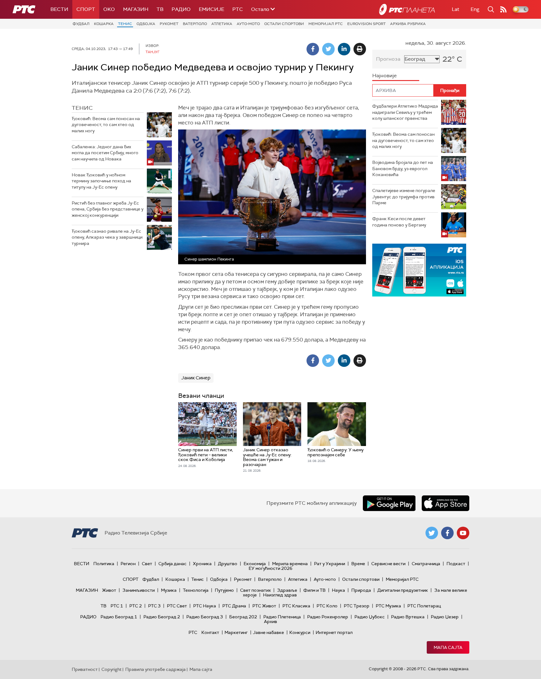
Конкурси (299, 632)
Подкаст (455, 563)
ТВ (160, 9)
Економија (255, 563)
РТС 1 (117, 606)
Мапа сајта (448, 647)
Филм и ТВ (314, 590)
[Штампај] (359, 49)
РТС (237, 9)
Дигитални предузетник (402, 590)
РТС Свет (177, 606)
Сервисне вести (388, 563)
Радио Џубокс (369, 617)
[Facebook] (313, 49)
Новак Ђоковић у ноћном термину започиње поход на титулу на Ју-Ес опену (101, 181)
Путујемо (224, 590)
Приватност (85, 669)
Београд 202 (243, 617)
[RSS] (503, 9)
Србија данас (172, 563)
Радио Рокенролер (327, 617)
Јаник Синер (195, 378)
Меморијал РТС (325, 23)
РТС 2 (135, 606)
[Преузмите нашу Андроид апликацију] (389, 503)
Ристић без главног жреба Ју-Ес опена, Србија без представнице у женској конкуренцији (107, 209)
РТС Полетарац (424, 606)
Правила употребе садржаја (155, 669)
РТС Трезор (356, 606)
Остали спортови (284, 23)
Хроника (202, 563)
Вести (59, 9)
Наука (338, 590)
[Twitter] (328, 49)
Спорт (85, 9)
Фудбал (81, 23)
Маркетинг (236, 632)
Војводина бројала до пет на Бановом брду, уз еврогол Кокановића (402, 168)
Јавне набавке (268, 632)
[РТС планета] (407, 9)
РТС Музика (388, 606)
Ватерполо (195, 23)
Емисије (211, 9)
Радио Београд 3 (204, 617)
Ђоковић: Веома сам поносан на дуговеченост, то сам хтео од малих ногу (106, 125)
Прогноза (388, 59)
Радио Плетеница (282, 617)
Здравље (287, 590)
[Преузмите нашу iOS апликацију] (445, 503)
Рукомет (169, 23)
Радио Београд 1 (118, 617)
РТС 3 (154, 606)
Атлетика (221, 23)
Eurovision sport (366, 23)
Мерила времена (290, 563)
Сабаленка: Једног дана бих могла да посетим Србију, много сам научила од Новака (105, 153)
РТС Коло (327, 606)
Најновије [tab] (384, 75)
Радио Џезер (445, 617)
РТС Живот (264, 606)
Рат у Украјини (329, 563)
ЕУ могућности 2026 (270, 568)
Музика (169, 590)
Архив (270, 621)
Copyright (111, 669)
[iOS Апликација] (419, 270)
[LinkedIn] (344, 49)
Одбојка (146, 23)
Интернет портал (334, 632)
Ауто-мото (248, 23)
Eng (475, 9)
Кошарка (104, 23)
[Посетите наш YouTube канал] (463, 533)
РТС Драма (234, 606)
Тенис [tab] (82, 108)
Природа (361, 590)
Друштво (227, 563)
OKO (109, 9)
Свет (147, 563)
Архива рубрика (408, 23)
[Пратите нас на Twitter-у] (431, 533)
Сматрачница (426, 563)
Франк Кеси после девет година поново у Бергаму (399, 222)
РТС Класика (296, 606)
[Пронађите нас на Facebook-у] (447, 533)
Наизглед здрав (280, 595)
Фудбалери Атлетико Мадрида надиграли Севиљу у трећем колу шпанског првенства (405, 112)
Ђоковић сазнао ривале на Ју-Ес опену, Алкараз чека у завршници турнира (107, 237)
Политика (103, 563)
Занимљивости (138, 590)
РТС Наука (204, 606)
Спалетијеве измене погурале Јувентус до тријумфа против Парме (403, 196)
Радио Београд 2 (161, 617)
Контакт (210, 632)
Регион (128, 563)
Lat (455, 9)
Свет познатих (255, 590)
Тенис (125, 23)
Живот (109, 590)
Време (358, 563)
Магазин (135, 9)
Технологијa (196, 590)
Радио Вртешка (408, 617)
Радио (181, 9)
